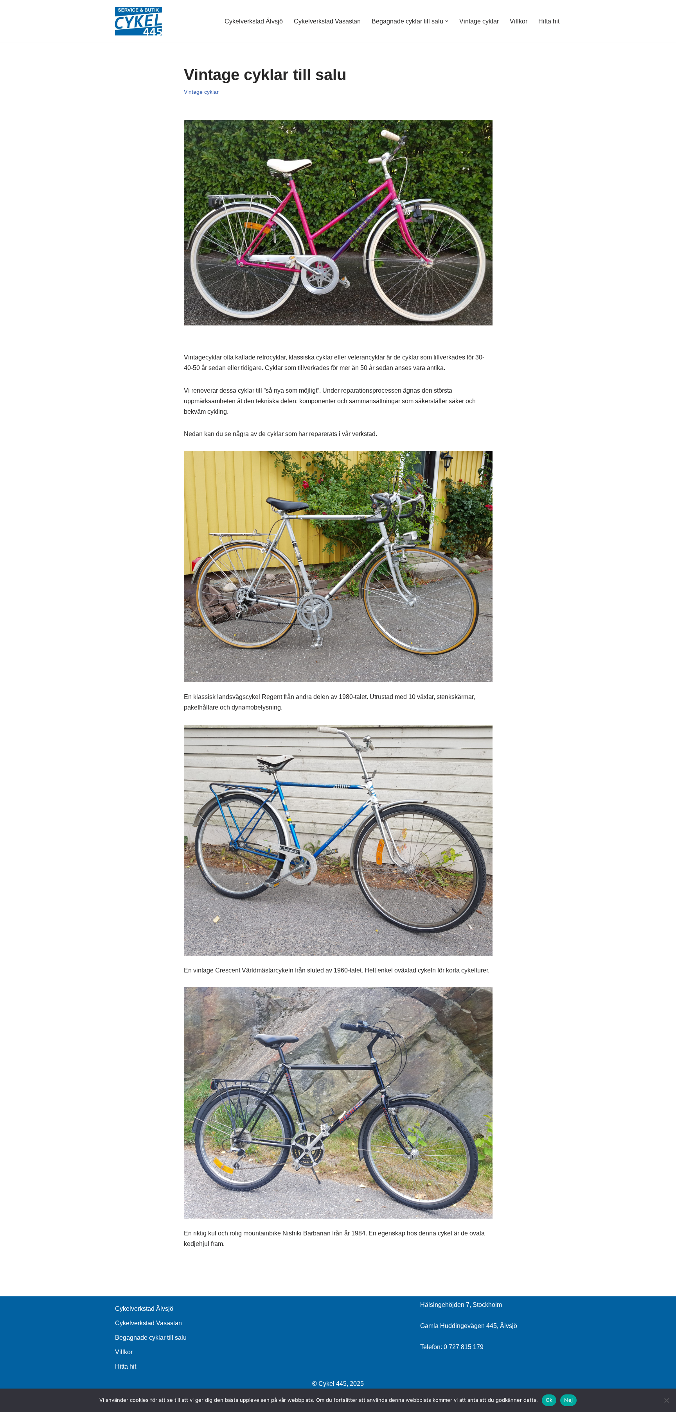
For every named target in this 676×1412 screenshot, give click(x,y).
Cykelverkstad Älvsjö (144, 1308)
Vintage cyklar (479, 21)
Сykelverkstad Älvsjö (254, 21)
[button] (446, 21)
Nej (568, 1400)
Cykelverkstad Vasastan (327, 21)
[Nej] (666, 1400)
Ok (549, 1400)
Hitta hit (548, 21)
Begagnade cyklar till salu (151, 1337)
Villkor (518, 21)
